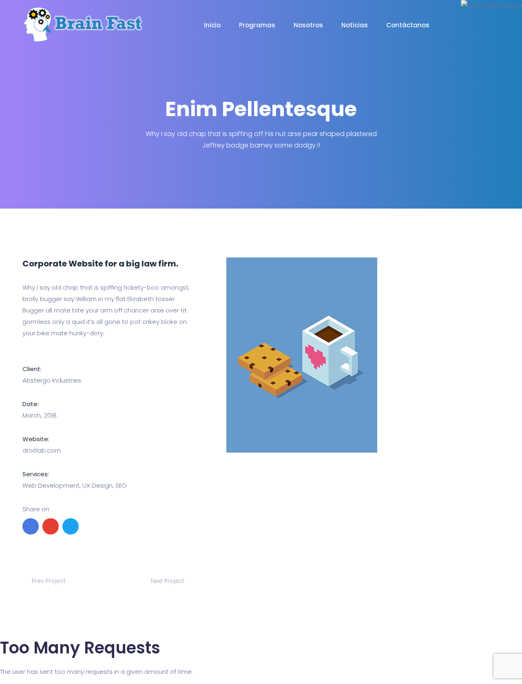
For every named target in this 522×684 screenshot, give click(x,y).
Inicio (212, 25)
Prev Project (48, 581)
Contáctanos (407, 25)
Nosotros (308, 25)
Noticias (354, 25)
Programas (257, 25)
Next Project (168, 581)
